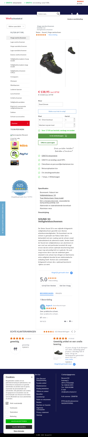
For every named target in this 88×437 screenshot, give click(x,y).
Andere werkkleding (75, 19)
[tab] (48, 286)
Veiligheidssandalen (17, 102)
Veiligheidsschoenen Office (17, 71)
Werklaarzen (14, 85)
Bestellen (39, 394)
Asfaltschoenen (16, 98)
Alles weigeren (19, 427)
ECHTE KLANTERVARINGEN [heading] (23, 332)
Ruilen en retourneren (43, 399)
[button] (44, 317)
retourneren (14, 3)
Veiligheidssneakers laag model (19, 66)
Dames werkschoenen (18, 55)
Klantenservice (41, 386)
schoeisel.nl (14, 18)
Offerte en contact (42, 391)
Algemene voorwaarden (40, 408)
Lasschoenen (15, 94)
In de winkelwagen (58, 135)
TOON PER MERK (17, 129)
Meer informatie (19, 431)
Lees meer (69, 359)
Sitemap (39, 415)
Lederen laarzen (16, 89)
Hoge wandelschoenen (18, 46)
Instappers (14, 77)
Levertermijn (40, 397)
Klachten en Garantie (43, 405)
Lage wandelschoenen (18, 50)
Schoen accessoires (17, 116)
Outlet (15, 123)
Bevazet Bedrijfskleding (18, 10)
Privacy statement (42, 412)
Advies (15, 26)
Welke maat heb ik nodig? (57, 111)
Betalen (38, 402)
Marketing (13, 416)
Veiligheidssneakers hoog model (19, 60)
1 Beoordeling (52, 35)
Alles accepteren (19, 421)
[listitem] (27, 345)
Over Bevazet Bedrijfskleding (41, 379)
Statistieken (14, 412)
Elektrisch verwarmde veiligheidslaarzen (18, 107)
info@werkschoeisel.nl (68, 392)
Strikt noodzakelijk (16, 403)
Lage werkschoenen (17, 42)
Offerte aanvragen (48, 143)
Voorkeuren (13, 408)
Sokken (13, 112)
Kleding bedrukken (42, 388)
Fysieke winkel (41, 383)
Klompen (13, 81)
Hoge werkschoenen (18, 38)
